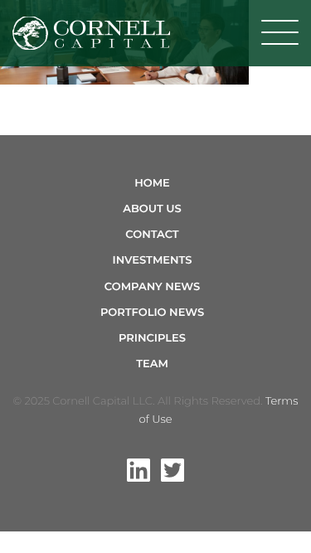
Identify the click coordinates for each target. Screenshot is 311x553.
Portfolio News (152, 312)
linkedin (138, 470)
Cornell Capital (91, 33)
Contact (151, 234)
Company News (152, 286)
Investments (152, 260)
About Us (152, 209)
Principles (152, 338)
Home (152, 183)
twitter (172, 470)
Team (152, 364)
